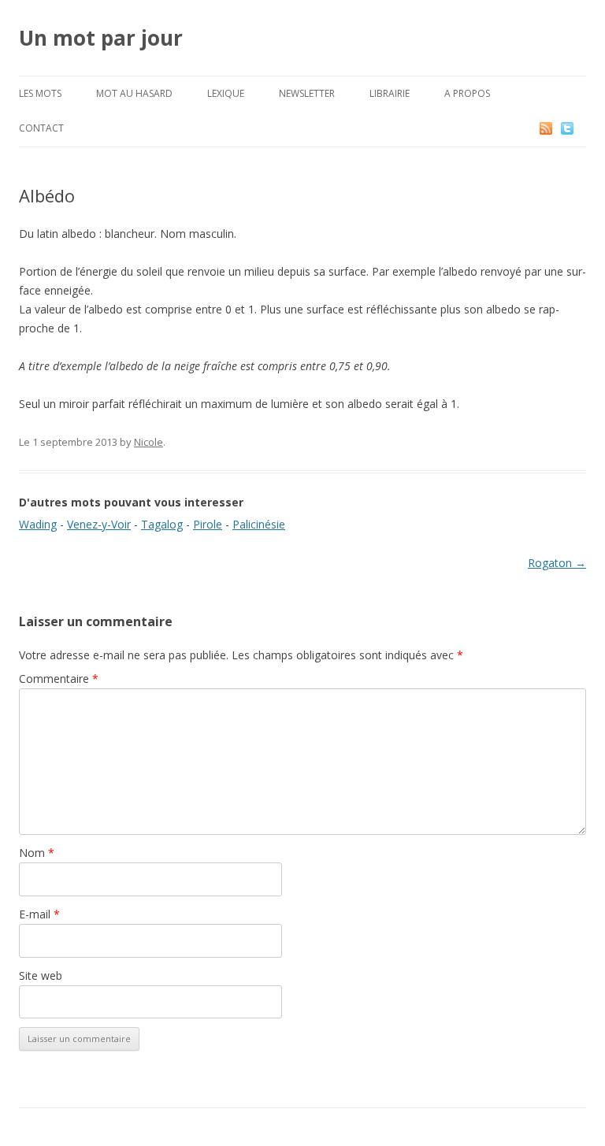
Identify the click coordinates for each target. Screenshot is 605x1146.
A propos (467, 93)
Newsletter (307, 93)
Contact (41, 128)
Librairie (389, 93)
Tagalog (162, 524)
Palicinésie (258, 524)
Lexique (225, 93)
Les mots (40, 93)
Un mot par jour (101, 38)
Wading (38, 524)
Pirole (207, 524)
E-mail (39, 914)
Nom (36, 852)
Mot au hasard (134, 93)
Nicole (148, 442)
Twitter (580, 128)
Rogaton (557, 562)
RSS (547, 128)
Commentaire (58, 678)
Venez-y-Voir (99, 524)
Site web (40, 975)
